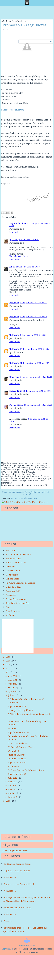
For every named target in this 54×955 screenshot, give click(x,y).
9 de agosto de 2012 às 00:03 (33, 335)
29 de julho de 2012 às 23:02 (33, 317)
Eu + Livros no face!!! (18, 743)
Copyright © (8, 949)
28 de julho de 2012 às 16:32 (25, 240)
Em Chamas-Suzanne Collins (17, 864)
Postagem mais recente (13, 492)
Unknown (14, 303)
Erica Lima (14, 377)
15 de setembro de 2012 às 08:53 (35, 349)
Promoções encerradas (17, 599)
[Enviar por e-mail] (2, 213)
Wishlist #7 (13, 728)
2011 (8, 801)
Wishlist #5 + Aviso (17, 759)
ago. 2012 (13, 691)
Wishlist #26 (10, 877)
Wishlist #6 (13, 751)
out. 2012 (13, 684)
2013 (8, 668)
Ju (10, 240)
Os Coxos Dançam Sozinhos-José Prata (26, 770)
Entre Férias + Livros (16, 563)
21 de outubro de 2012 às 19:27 (34, 363)
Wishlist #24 (10, 891)
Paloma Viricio (16, 405)
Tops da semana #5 (17, 762)
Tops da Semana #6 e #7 (19, 732)
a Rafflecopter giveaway (12, 110)
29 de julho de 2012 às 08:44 (33, 303)
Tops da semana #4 (17, 774)
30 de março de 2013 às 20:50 (38, 405)
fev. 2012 (12, 793)
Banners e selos (13, 559)
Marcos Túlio (15, 391)
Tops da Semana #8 (17, 706)
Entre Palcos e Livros (19, 256)
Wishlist (10, 615)
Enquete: (8, 921)
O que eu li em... (13, 587)
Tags (8, 607)
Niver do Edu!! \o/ (16, 755)
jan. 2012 (12, 797)
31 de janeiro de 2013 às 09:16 (37, 391)
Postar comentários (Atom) (24, 498)
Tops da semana (13, 611)
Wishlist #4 (13, 766)
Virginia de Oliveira (19, 223)
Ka (10, 267)
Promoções (11, 595)
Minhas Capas (12, 579)
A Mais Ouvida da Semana (18, 554)
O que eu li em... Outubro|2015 (19, 884)
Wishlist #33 (10, 914)
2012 (8, 672)
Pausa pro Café (13, 591)
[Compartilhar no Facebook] (12, 213)
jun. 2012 (13, 778)
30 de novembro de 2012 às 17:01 (36, 377)
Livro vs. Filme (13, 571)
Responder (14, 232)
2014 (8, 665)
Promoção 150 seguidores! (25, 25)
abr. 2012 (13, 785)
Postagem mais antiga (41, 492)
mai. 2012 (13, 782)
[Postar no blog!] (5, 213)
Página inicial (27, 493)
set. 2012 (12, 688)
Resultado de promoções (17, 603)
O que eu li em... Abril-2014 (17, 871)
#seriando (10, 550)
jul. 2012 (12, 695)
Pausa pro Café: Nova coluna (17, 908)
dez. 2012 (13, 676)
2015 (8, 661)
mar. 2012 (13, 789)
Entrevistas (11, 567)
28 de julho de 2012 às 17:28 (26, 267)
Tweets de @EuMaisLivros (14, 851)
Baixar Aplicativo (27, 945)
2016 (8, 657)
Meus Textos (12, 575)
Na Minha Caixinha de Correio (20, 583)
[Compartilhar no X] (8, 213)
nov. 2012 (13, 680)
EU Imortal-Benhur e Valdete (22, 747)
